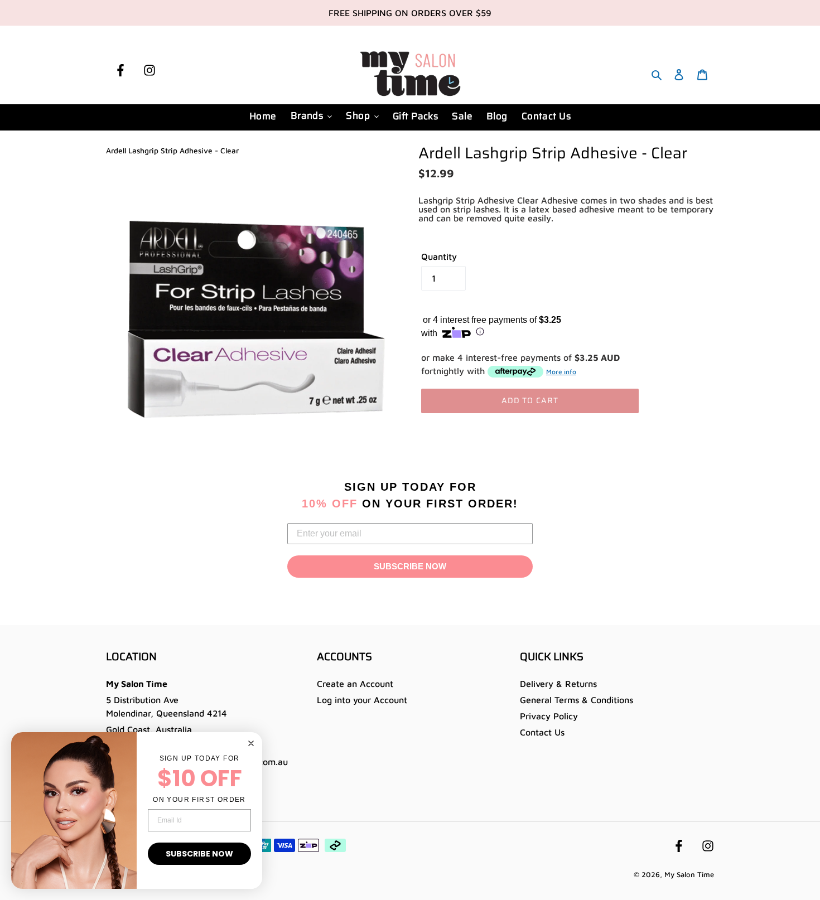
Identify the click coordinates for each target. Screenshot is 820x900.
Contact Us (542, 732)
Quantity (439, 256)
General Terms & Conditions (576, 700)
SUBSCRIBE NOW (410, 566)
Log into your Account (362, 700)
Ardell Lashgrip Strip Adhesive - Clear (172, 150)
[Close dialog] (251, 743)
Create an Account (355, 684)
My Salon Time (689, 874)
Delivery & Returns (558, 684)
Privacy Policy (549, 716)
